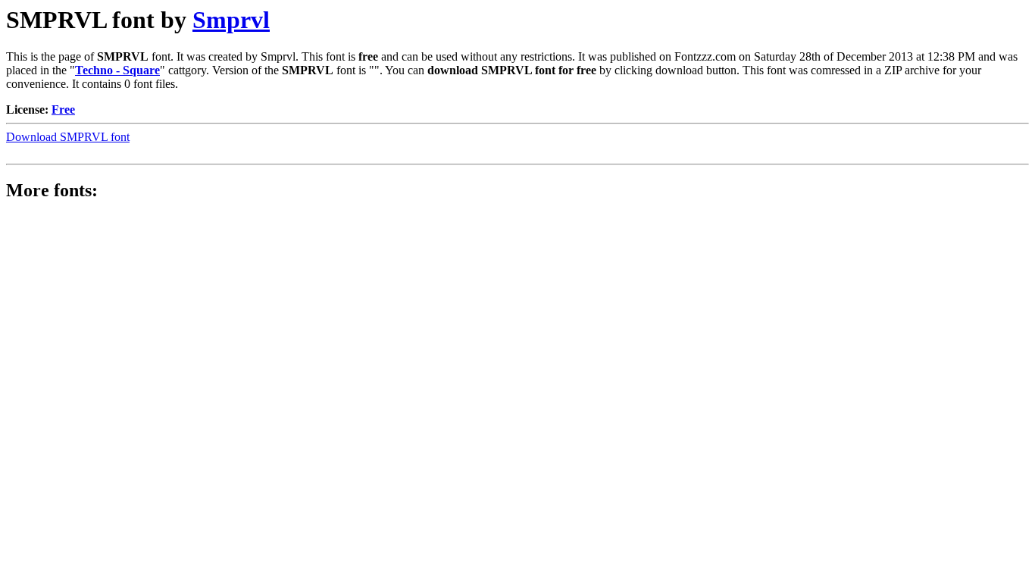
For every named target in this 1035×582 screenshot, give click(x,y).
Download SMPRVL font (68, 136)
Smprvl (231, 19)
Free (63, 109)
